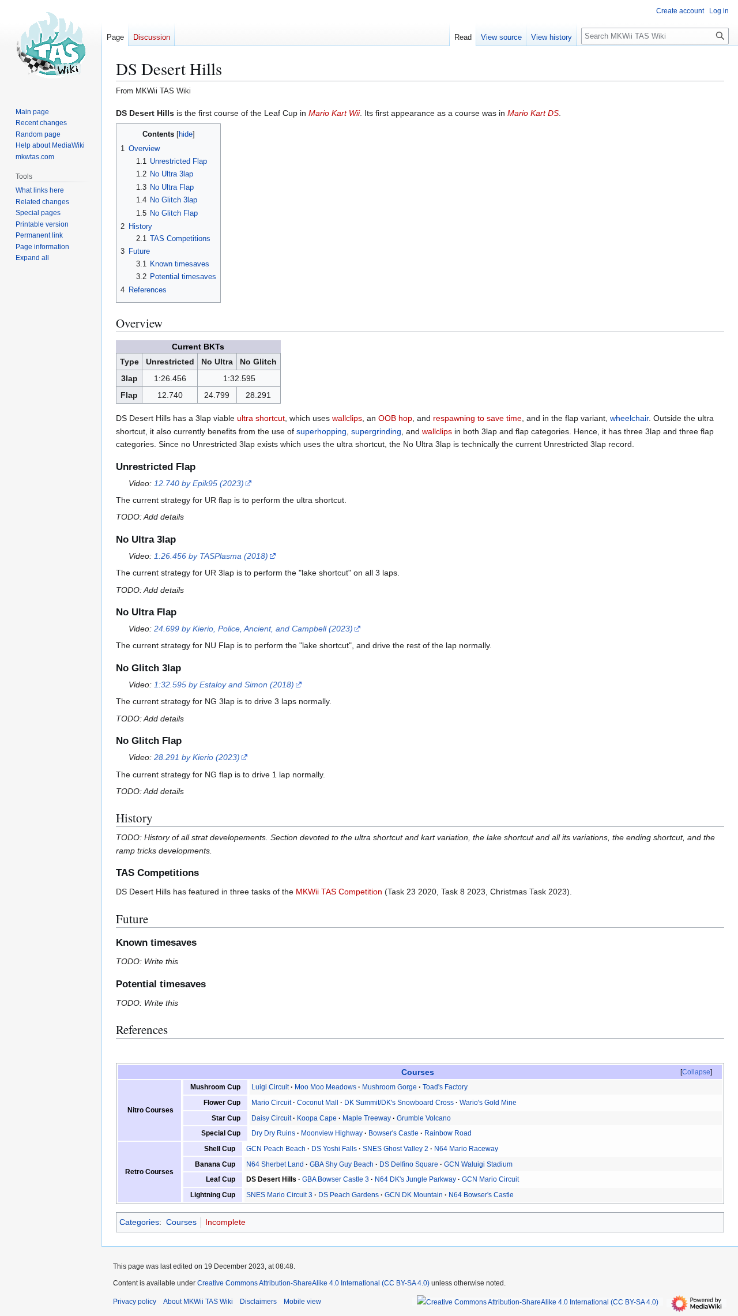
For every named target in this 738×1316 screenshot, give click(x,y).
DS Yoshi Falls (334, 1149)
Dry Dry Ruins (273, 1133)
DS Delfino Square (408, 1164)
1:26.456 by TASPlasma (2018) (211, 556)
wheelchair (629, 418)
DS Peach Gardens (348, 1195)
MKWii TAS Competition (339, 891)
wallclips (347, 418)
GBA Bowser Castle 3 (335, 1179)
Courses (417, 1072)
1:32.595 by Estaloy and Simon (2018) (224, 684)
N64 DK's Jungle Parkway (415, 1179)
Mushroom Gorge (389, 1087)
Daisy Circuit (271, 1118)
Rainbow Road (448, 1133)
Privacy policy (134, 1302)
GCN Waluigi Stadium (478, 1164)
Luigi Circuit (270, 1087)
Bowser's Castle (393, 1133)
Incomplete (225, 1222)
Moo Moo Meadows (325, 1087)
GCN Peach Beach (276, 1149)
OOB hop (395, 418)
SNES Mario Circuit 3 (279, 1195)
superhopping (321, 431)
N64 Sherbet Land (275, 1164)
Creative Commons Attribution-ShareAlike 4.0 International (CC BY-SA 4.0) (313, 1283)
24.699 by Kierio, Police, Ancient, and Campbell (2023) (253, 628)
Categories (139, 1222)
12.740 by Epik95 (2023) (199, 483)
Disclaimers (258, 1302)
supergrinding (376, 431)
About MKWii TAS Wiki (198, 1302)
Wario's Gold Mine (488, 1103)
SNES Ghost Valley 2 (395, 1149)
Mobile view (302, 1302)
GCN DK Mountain (414, 1195)
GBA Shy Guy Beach (342, 1164)
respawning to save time (477, 418)
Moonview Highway (332, 1133)
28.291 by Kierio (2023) (197, 757)
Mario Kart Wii (334, 113)
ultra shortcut (261, 418)
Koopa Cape (317, 1118)
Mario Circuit (271, 1103)
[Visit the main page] (51, 46)
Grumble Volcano (424, 1118)
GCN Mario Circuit (490, 1179)
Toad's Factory (445, 1087)
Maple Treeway (366, 1118)
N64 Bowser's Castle (481, 1195)
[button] (32, 258)
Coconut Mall (317, 1103)
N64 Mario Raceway (466, 1149)
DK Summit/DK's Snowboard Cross (399, 1103)
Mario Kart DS (533, 113)
